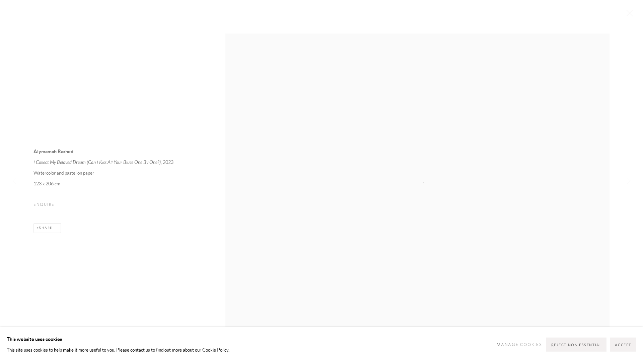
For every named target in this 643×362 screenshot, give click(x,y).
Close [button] (628, 15)
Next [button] (628, 181)
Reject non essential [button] (576, 345)
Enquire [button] (44, 204)
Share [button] (45, 228)
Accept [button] (623, 345)
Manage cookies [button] (519, 345)
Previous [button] (14, 181)
